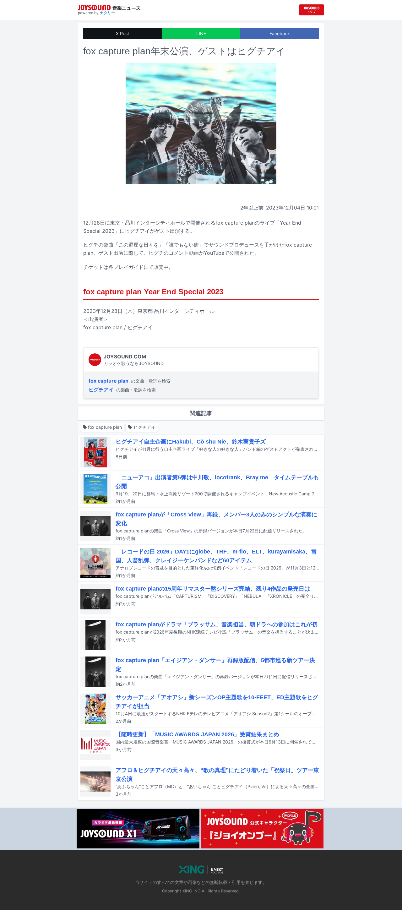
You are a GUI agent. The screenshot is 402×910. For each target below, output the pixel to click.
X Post (122, 33)
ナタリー (107, 12)
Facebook (279, 33)
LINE (201, 33)
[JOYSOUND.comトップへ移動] (311, 9)
